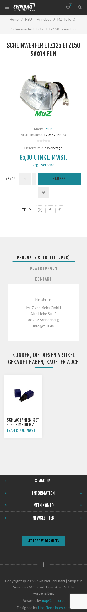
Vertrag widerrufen (44, 541)
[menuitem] (43, 541)
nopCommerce (53, 600)
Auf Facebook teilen (49, 209)
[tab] (43, 257)
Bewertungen (43, 268)
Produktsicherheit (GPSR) (43, 257)
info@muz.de (43, 326)
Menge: (10, 178)
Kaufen (59, 178)
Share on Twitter (40, 209)
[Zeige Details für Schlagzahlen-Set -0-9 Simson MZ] (23, 394)
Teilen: (27, 210)
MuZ (49, 129)
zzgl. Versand (43, 164)
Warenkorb (70, 5)
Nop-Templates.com (54, 607)
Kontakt (43, 279)
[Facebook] (43, 564)
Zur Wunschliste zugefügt (43, 192)
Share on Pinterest (59, 209)
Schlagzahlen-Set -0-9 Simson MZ (23, 422)
